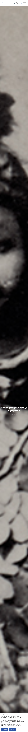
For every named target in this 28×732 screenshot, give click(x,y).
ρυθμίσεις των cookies (7, 725)
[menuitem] (22, 3)
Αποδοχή (5, 729)
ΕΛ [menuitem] (22, 3)
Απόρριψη (12, 729)
